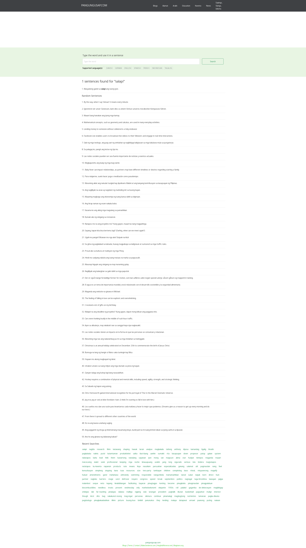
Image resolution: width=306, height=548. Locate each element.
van (162, 457)
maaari (218, 457)
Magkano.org (178, 545)
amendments (95, 475)
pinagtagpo (152, 483)
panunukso (149, 500)
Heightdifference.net (164, 545)
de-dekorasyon (205, 487)
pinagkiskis (181, 483)
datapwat (183, 500)
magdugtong (179, 496)
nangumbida (159, 475)
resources (130, 470)
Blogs (155, 5)
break (160, 479)
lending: (165, 500)
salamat (190, 466)
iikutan (180, 491)
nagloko (94, 479)
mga (130, 462)
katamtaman (112, 453)
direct (211, 475)
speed (152, 479)
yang (164, 462)
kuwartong (121, 457)
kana (116, 470)
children (167, 470)
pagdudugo (87, 500)
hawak (134, 449)
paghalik (172, 491)
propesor (194, 453)
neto (102, 483)
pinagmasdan (193, 483)
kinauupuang (147, 462)
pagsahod (200, 491)
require (134, 479)
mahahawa (113, 475)
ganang (181, 466)
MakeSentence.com (148, 545)
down (185, 453)
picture (121, 500)
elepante (162, 487)
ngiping (138, 491)
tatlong (169, 449)
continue (157, 496)
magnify (214, 470)
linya (139, 466)
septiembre (169, 479)
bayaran (142, 483)
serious (187, 462)
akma (178, 457)
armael (192, 500)
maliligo (129, 491)
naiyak (197, 475)
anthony (177, 449)
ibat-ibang (144, 453)
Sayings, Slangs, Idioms (219, 5)
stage (110, 479)
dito (98, 496)
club (145, 491)
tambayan (157, 470)
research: (101, 449)
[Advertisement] (153, 29)
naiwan (217, 500)
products (117, 466)
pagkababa (86, 453)
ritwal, (192, 470)
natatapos (86, 466)
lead (101, 457)
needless (102, 487)
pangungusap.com (153, 542)
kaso (186, 470)
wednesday (129, 487)
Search (213, 61)
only (138, 487)
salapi (84, 449)
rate (125, 466)
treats (110, 487)
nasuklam (147, 466)
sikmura (148, 496)
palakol (183, 487)
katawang (117, 449)
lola (194, 462)
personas (139, 496)
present (119, 487)
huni (217, 475)
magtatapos (211, 462)
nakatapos (86, 457)
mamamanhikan (172, 475)
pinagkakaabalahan (101, 500)
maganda (209, 457)
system (218, 453)
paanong (200, 500)
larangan (152, 491)
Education (186, 5)
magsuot (169, 457)
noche (137, 462)
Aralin (175, 5)
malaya (174, 500)
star (184, 457)
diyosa (185, 449)
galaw (210, 453)
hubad (84, 475)
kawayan (212, 479)
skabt (96, 462)
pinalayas (112, 491)
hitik (106, 457)
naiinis (95, 453)
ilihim (114, 500)
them (113, 457)
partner (85, 479)
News (208, 5)
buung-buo (130, 500)
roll (177, 487)
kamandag (195, 449)
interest (217, 491)
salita (135, 453)
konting (162, 483)
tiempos (199, 457)
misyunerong (203, 470)
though (85, 496)
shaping (126, 449)
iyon (149, 457)
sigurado (178, 462)
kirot (92, 496)
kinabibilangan (120, 483)
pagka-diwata (213, 496)
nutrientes (191, 496)
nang (214, 466)
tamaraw (202, 496)
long (170, 462)
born (204, 475)
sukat (190, 475)
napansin (107, 466)
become (171, 483)
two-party (147, 470)
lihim (109, 449)
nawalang (132, 457)
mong (156, 457)
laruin (141, 449)
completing (177, 470)
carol (118, 479)
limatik (211, 449)
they (158, 500)
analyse (149, 449)
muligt (209, 491)
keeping (123, 462)
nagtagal (188, 479)
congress (144, 479)
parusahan (157, 466)
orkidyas (85, 491)
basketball (189, 491)
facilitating (132, 483)
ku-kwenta (97, 466)
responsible (146, 475)
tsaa (122, 470)
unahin (157, 462)
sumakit (161, 453)
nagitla (92, 449)
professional (112, 462)
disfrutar (125, 479)
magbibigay (218, 487)
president (162, 491)
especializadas (170, 466)
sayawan (142, 457)
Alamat (165, 5)
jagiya (220, 479)
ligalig (204, 449)
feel (220, 466)
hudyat (191, 457)
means (132, 466)
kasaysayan (176, 453)
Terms (130, 545)
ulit (197, 466)
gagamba (192, 487)
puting (209, 500)
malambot (86, 483)
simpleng (99, 470)
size (138, 470)
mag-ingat (128, 496)
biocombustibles (89, 487)
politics (180, 479)
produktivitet (125, 453)
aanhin (153, 453)
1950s (170, 487)
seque (95, 483)
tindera (201, 462)
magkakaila (159, 449)
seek (103, 462)
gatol (105, 475)
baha (95, 457)
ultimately (125, 475)
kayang (109, 483)
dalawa (121, 491)
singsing (108, 470)
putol (103, 453)
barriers (102, 479)
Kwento (198, 5)
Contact (137, 545)
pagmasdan (205, 466)
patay (203, 453)
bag (103, 496)
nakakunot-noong (115, 496)
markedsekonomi (149, 487)
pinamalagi (167, 496)
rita (168, 453)
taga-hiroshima (200, 479)
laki (92, 491)
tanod (183, 475)
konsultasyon (87, 470)
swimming (135, 475)
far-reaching (101, 491)
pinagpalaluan (206, 483)
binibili (140, 500)
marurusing (87, 462)
